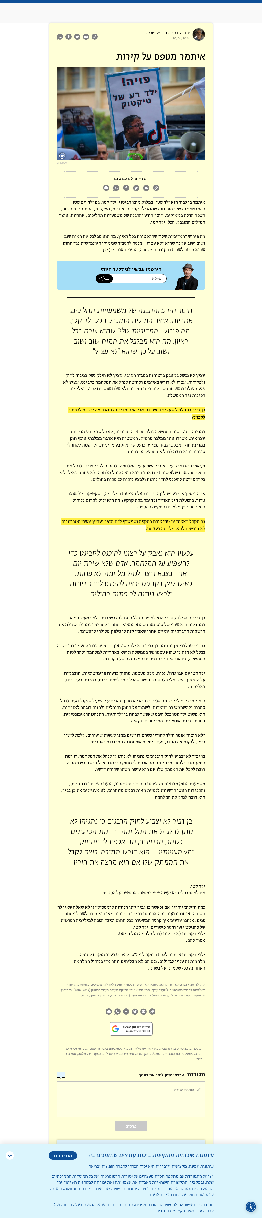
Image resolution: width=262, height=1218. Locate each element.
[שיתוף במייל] (86, 37)
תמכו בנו (63, 1155)
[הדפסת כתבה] (106, 188)
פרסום (131, 1126)
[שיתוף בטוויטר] (77, 37)
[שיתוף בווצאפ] (60, 37)
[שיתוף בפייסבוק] (68, 37)
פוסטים (149, 33)
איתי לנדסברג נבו (176, 32)
